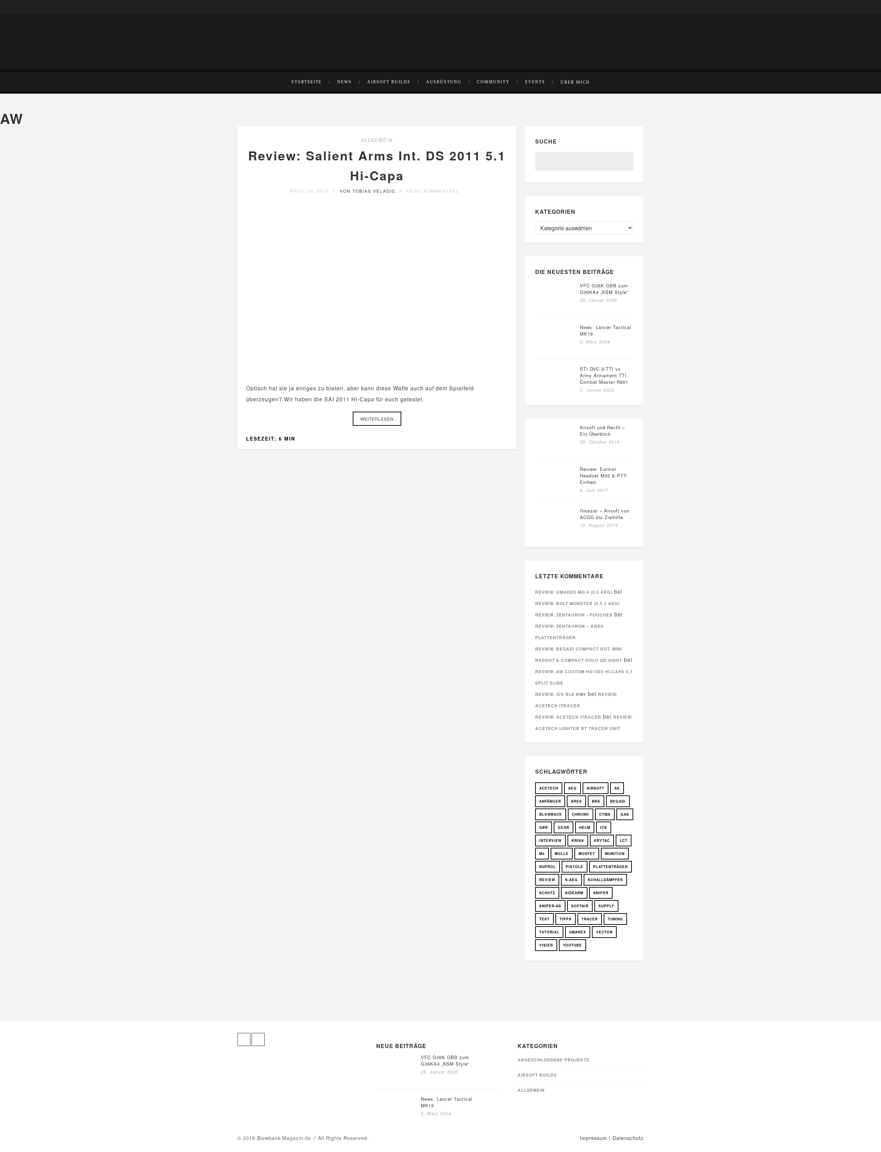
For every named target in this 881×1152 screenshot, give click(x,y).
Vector (604, 932)
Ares (576, 801)
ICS (603, 827)
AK (617, 788)
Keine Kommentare (432, 191)
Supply (606, 905)
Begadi (618, 801)
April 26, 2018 (309, 191)
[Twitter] (253, 7)
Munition (615, 853)
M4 (542, 853)
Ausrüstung (443, 82)
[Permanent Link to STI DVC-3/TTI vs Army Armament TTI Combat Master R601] (555, 391)
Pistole (574, 866)
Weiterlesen (377, 419)
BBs (596, 801)
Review (547, 879)
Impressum (593, 1137)
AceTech (548, 788)
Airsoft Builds (389, 82)
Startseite (306, 82)
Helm (584, 827)
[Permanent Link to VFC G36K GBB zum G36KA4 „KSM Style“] (555, 307)
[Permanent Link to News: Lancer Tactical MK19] (555, 349)
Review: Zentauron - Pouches (574, 615)
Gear (563, 827)
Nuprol (547, 866)
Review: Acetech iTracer (568, 717)
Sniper (600, 892)
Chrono (580, 814)
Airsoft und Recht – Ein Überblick (602, 430)
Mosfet (587, 853)
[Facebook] (242, 7)
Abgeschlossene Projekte (554, 1060)
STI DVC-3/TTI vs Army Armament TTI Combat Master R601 (604, 375)
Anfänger (550, 801)
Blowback (550, 814)
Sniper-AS (550, 905)
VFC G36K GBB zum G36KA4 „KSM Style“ (604, 288)
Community (493, 82)
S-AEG (571, 879)
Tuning (615, 919)
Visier (546, 945)
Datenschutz (628, 1137)
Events (535, 82)
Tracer (590, 919)
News (344, 82)
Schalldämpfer (605, 879)
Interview (550, 840)
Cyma (605, 814)
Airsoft (595, 788)
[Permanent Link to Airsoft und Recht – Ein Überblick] (555, 449)
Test (544, 919)
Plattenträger (610, 866)
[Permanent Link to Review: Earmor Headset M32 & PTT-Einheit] (555, 491)
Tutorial (549, 932)
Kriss (578, 840)
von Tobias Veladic (368, 191)
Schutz (547, 892)
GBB (543, 827)
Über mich (575, 82)
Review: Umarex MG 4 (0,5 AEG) (573, 592)
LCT (623, 840)
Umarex (577, 932)
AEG (572, 788)
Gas (624, 814)
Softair (579, 905)
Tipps (566, 919)
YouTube (572, 945)
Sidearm (574, 892)
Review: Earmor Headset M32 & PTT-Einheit (604, 475)
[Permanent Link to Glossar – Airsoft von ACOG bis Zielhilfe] (555, 533)
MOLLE (562, 853)
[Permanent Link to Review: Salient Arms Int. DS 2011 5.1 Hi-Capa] (377, 372)
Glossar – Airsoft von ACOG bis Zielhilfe (604, 513)
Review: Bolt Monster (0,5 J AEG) (577, 603)
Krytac (602, 840)
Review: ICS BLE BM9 (560, 694)
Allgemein (377, 140)
